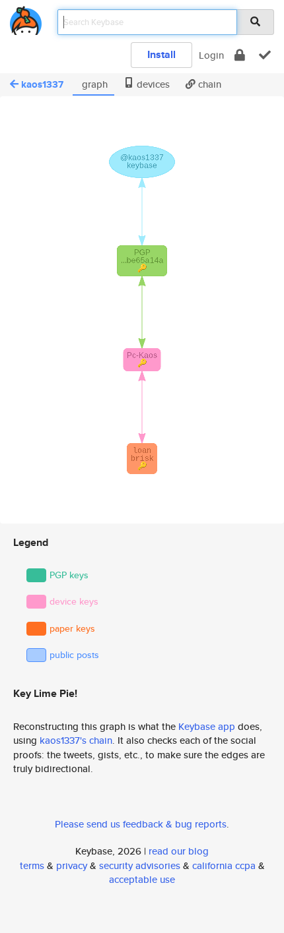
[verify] (265, 55)
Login (211, 55)
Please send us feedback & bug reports (141, 824)
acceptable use (142, 879)
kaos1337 (42, 84)
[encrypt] (239, 55)
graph (93, 84)
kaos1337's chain (76, 740)
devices (152, 84)
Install (161, 54)
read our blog (179, 851)
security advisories (139, 865)
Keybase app (206, 726)
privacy (71, 865)
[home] (26, 18)
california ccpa (224, 865)
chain (208, 84)
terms (32, 865)
